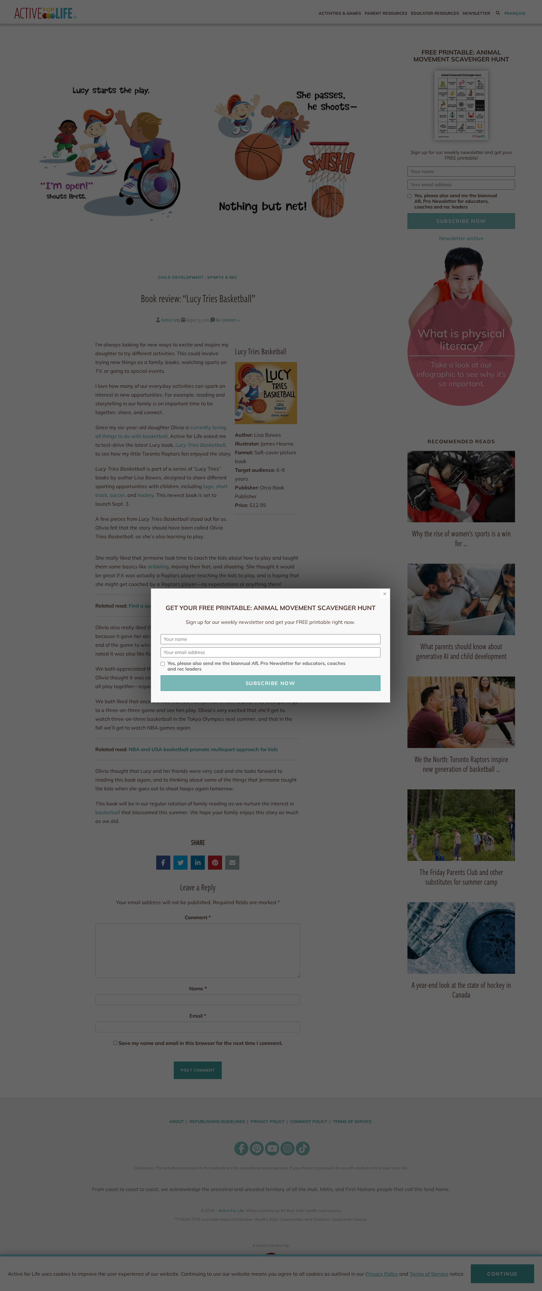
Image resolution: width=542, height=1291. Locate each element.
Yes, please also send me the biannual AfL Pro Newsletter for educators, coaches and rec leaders (256, 666)
